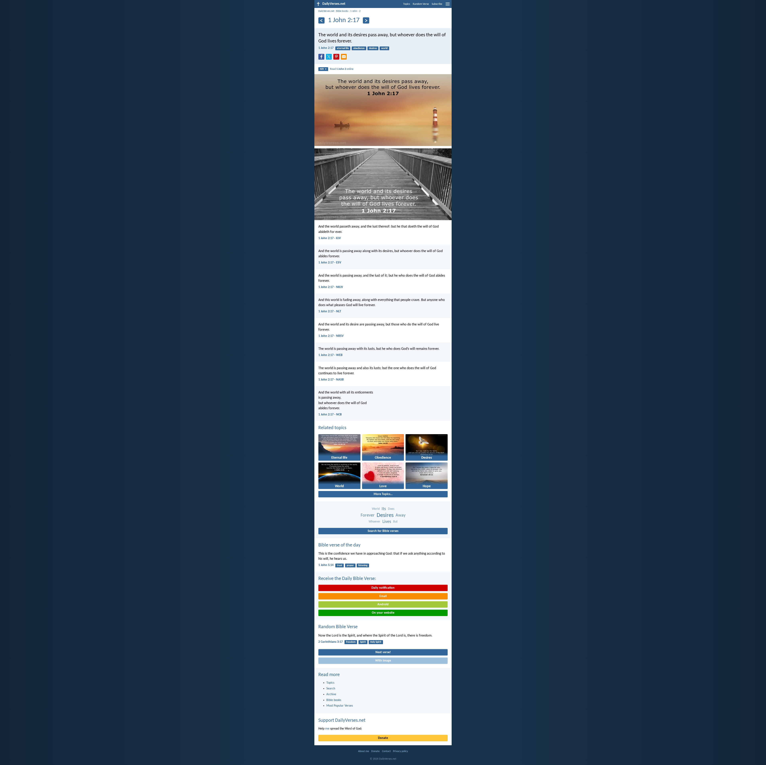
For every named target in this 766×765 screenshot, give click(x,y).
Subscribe (437, 4)
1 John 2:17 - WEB (330, 355)
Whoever (374, 521)
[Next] (366, 20)
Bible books (342, 11)
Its (384, 509)
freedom (351, 642)
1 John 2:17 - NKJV (330, 287)
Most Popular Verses (339, 705)
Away (401, 515)
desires (373, 48)
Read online (341, 69)
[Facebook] (322, 57)
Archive (331, 694)
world (384, 48)
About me (363, 751)
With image (383, 660)
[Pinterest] (337, 57)
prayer (350, 565)
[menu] (448, 5)
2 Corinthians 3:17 (330, 642)
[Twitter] (330, 57)
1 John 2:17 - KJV (329, 238)
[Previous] (321, 20)
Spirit (363, 642)
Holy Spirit (375, 642)
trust (339, 565)
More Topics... (383, 494)
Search (330, 688)
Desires (385, 515)
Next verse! (383, 652)
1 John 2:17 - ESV (329, 262)
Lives (386, 522)
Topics (406, 4)
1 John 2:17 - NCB (330, 414)
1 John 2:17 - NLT (329, 311)
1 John (353, 11)
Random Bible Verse (338, 627)
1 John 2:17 (326, 48)
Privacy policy (400, 751)
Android (383, 604)
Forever (368, 515)
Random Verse (421, 4)
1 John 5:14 (326, 565)
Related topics (332, 428)
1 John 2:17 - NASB (331, 379)
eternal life (343, 48)
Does (391, 509)
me (327, 728)
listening (362, 565)
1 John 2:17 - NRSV (331, 336)
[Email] (344, 57)
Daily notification (383, 588)
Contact (386, 751)
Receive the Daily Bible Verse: (347, 578)
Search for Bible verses (383, 531)
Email (383, 596)
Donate (383, 738)
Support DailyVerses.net (341, 720)
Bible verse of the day (339, 545)
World (376, 509)
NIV (322, 69)
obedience (359, 48)
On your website (383, 612)
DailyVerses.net (326, 11)
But (395, 521)
